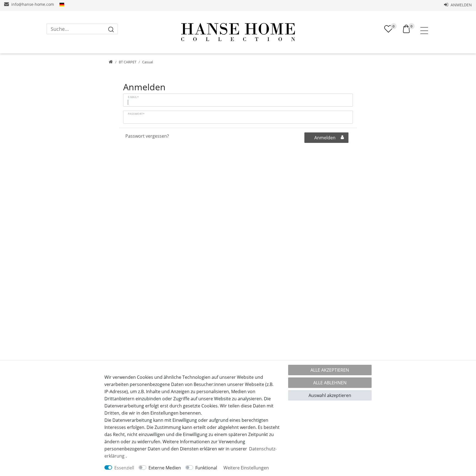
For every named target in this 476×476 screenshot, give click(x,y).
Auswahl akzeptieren (330, 395)
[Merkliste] (388, 29)
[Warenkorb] (406, 28)
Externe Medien (164, 468)
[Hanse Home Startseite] (238, 32)
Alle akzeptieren (329, 370)
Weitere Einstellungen (246, 468)
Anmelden (461, 4)
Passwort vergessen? (147, 136)
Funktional (206, 468)
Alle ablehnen (330, 383)
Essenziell (124, 468)
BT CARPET (127, 61)
